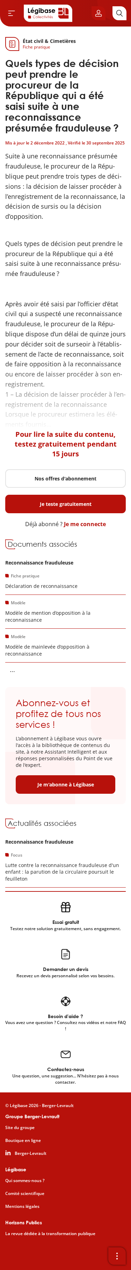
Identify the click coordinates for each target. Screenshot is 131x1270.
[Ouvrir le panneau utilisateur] (98, 13)
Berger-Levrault (30, 1153)
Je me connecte (85, 524)
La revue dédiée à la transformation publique (50, 1234)
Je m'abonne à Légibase (65, 784)
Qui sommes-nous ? (24, 1180)
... (12, 669)
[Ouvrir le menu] (12, 13)
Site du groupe (20, 1127)
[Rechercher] (119, 13)
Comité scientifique (24, 1193)
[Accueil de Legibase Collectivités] (48, 13)
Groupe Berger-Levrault (32, 1116)
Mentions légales (22, 1206)
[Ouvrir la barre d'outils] (117, 1256)
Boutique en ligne (23, 1140)
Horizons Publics (23, 1222)
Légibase (15, 1169)
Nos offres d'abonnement (65, 478)
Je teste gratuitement (66, 504)
